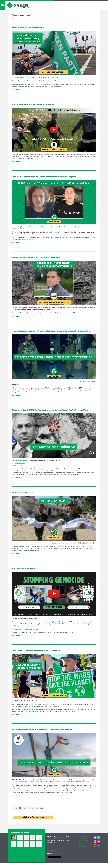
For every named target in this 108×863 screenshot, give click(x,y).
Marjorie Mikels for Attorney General (28, 27)
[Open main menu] (2, 5)
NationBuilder (60, 853)
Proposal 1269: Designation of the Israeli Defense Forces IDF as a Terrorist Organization (51, 331)
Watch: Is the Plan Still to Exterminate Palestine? (33, 104)
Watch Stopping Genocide (23, 568)
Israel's (61, 232)
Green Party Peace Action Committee (57, 622)
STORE (81, 848)
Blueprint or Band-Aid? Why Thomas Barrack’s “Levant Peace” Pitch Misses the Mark (50, 410)
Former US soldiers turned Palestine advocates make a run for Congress (44, 176)
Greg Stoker (65, 237)
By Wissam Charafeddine (19, 463)
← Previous (14, 808)
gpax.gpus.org (18, 629)
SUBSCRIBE (83, 846)
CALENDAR (83, 837)
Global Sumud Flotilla (66, 780)
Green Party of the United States (39, 780)
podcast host (57, 237)
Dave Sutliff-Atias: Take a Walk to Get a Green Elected (36, 650)
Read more (16, 89)
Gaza (72, 232)
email (56, 850)
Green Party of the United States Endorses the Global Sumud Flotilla (42, 729)
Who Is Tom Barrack (21, 460)
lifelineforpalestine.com (31, 629)
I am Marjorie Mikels (18, 77)
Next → (41, 808)
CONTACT (82, 839)
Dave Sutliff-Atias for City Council (27, 709)
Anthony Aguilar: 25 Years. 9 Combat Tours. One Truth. (36, 257)
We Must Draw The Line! (22, 492)
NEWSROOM (83, 841)
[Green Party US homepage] (19, 5)
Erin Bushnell (44, 81)
